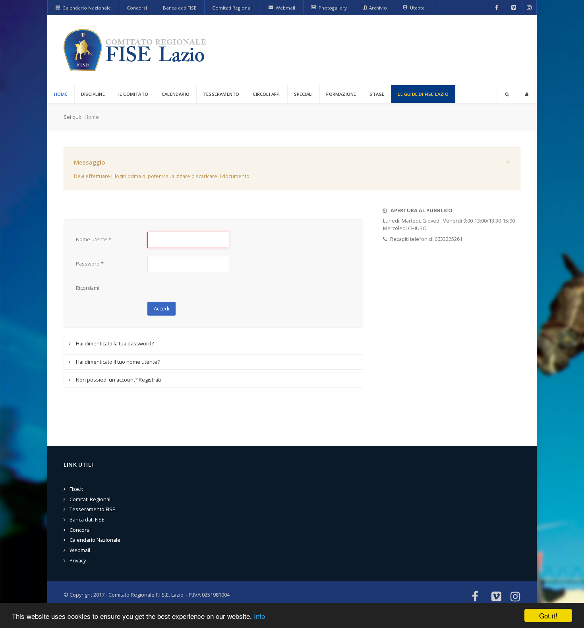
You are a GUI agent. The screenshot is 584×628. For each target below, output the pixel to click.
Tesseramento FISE (92, 509)
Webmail (80, 550)
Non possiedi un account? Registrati (118, 379)
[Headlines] (136, 50)
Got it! (548, 615)
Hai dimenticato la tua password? (114, 343)
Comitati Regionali (91, 499)
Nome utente (93, 239)
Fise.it (76, 488)
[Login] (527, 94)
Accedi (161, 308)
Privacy (78, 560)
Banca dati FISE (87, 519)
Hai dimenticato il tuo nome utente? (117, 361)
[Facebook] (497, 7)
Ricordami (87, 287)
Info (259, 616)
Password (90, 263)
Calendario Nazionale (95, 539)
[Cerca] (507, 94)
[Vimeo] (513, 7)
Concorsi (80, 529)
